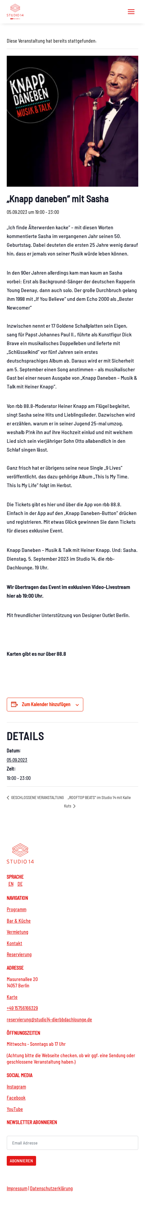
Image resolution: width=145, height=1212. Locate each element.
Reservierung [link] (19, 954)
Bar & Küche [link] (19, 921)
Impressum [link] (17, 1188)
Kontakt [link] (14, 943)
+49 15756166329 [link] (22, 1008)
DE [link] (20, 884)
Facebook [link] (16, 1098)
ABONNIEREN (21, 1160)
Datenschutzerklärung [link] (51, 1188)
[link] (15, 11)
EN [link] (10, 884)
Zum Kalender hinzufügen (46, 704)
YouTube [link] (15, 1109)
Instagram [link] (16, 1086)
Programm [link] (16, 909)
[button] (131, 11)
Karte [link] (12, 997)
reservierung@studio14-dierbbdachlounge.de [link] (49, 1019)
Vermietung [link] (17, 932)
